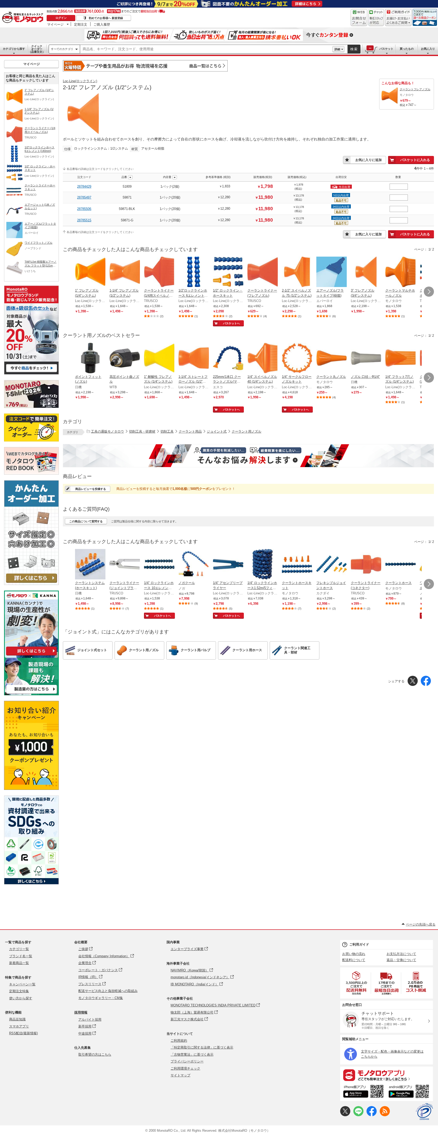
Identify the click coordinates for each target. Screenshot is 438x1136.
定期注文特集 (19, 991)
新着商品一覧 (19, 963)
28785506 (84, 209)
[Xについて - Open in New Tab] (345, 1115)
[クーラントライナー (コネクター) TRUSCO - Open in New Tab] (366, 564)
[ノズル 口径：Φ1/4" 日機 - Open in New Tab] (366, 358)
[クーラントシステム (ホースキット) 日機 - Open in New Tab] (90, 564)
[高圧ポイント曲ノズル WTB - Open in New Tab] (125, 358)
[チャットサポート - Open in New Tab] (376, 17)
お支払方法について (401, 954)
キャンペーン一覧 (22, 984)
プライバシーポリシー (187, 1061)
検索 (354, 49)
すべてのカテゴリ (62, 48)
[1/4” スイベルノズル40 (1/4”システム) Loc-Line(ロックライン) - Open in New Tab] (262, 358)
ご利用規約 (179, 1040)
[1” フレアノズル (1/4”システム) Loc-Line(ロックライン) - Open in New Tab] (90, 272)
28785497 (84, 197)
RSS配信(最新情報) (23, 1033)
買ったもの (407, 48)
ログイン (61, 17)
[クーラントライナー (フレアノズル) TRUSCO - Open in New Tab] (262, 272)
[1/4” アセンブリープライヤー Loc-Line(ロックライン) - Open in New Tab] (228, 564)
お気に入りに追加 (368, 160)
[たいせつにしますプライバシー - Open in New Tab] (424, 1111)
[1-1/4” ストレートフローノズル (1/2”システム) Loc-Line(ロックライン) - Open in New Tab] (193, 358)
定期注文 (80, 24)
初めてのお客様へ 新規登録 (106, 18)
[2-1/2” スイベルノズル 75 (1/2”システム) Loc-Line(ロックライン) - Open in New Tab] (297, 272)
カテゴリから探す (14, 48)
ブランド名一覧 (20, 956)
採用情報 (80, 1012)
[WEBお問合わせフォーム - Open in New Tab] (359, 17)
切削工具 (167, 431)
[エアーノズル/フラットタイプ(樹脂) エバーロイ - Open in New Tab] (331, 272)
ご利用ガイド (359, 944)
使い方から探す (20, 998)
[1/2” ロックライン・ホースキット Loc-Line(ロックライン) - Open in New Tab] (228, 272)
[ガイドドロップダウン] (398, 21)
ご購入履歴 (102, 24)
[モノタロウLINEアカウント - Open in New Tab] (358, 1115)
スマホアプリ (19, 1026)
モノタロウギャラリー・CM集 (100, 998)
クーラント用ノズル (246, 431)
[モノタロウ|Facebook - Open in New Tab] (372, 1115)
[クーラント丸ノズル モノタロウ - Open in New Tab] (331, 358)
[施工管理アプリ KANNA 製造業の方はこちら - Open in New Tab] (31, 694)
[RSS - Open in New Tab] (385, 1115)
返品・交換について (401, 960)
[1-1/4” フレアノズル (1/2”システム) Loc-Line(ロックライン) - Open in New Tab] (125, 272)
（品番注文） (36, 49)
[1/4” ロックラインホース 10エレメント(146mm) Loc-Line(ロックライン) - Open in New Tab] (159, 564)
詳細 (337, 49)
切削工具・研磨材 (142, 431)
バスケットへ (231, 323)
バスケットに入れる (415, 160)
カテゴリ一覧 (19, 949)
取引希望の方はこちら (94, 1054)
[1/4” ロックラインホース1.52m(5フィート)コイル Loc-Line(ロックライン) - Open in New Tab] (262, 564)
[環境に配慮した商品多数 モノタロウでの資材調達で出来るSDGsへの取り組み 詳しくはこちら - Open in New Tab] (31, 883)
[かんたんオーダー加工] (31, 583)
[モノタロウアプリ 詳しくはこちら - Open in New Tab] (386, 1075)
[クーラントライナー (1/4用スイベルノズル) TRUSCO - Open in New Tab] (159, 272)
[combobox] (206, 49)
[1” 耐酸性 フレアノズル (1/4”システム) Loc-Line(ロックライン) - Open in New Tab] (159, 358)
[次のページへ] (429, 292)
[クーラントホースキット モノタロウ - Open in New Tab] (297, 564)
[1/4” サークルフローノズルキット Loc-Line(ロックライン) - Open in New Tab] (297, 358)
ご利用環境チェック (185, 1068)
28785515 (84, 220)
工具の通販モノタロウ (107, 431)
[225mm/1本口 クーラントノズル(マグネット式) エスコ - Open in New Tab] (228, 358)
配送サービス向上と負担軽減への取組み (108, 991)
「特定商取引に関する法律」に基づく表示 (202, 1047)
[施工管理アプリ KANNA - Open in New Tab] (31, 655)
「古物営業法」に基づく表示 (192, 1054)
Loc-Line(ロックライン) (80, 81)
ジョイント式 (217, 431)
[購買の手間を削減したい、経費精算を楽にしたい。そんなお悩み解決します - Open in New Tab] (248, 455)
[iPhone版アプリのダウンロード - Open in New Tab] (363, 1092)
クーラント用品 (190, 431)
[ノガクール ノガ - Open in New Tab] (193, 564)
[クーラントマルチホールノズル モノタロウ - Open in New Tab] (400, 272)
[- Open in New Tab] (356, 983)
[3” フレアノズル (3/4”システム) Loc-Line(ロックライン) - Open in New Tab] (366, 272)
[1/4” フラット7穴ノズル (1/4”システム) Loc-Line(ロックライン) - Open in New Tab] (400, 358)
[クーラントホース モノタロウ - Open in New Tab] (400, 564)
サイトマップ (180, 1075)
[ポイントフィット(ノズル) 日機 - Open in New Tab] (90, 358)
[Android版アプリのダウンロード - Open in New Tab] (410, 1092)
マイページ (55, 24)
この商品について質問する (86, 521)
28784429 (84, 186)
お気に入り (428, 48)
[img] (24, 18)
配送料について (353, 960)
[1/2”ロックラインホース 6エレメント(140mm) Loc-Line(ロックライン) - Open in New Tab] (193, 272)
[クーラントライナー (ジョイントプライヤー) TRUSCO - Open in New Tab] (125, 564)
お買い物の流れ (353, 954)
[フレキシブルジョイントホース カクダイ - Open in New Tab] (331, 564)
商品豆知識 (17, 1019)
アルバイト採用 (89, 1019)
